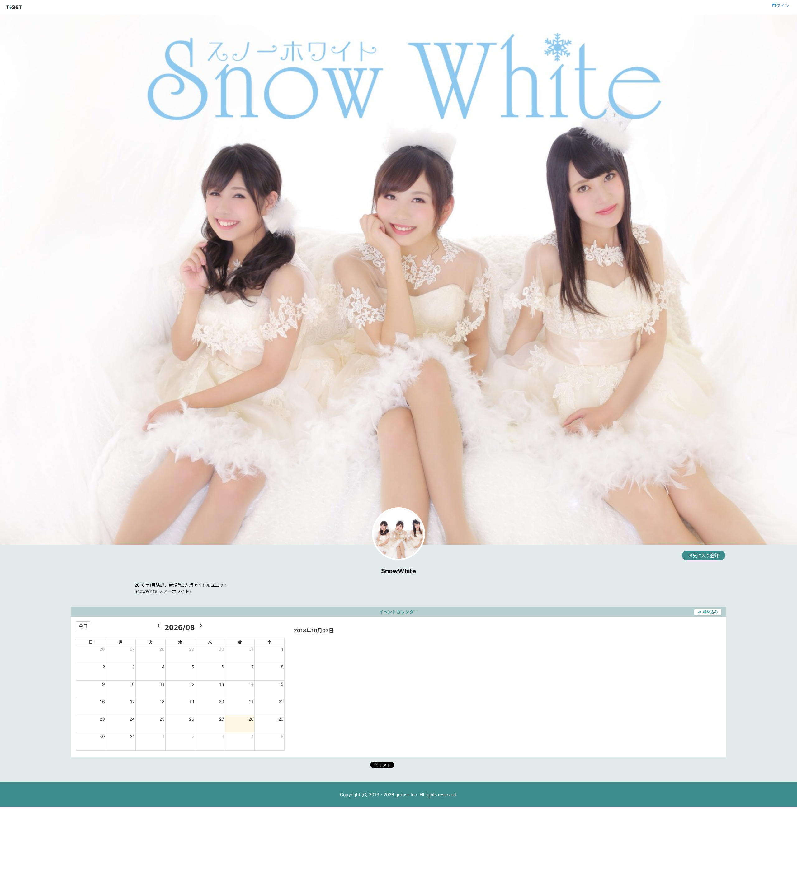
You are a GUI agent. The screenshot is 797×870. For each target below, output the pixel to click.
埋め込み (710, 612)
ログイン (780, 5)
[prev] (158, 625)
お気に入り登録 (703, 555)
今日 (83, 626)
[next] (201, 625)
